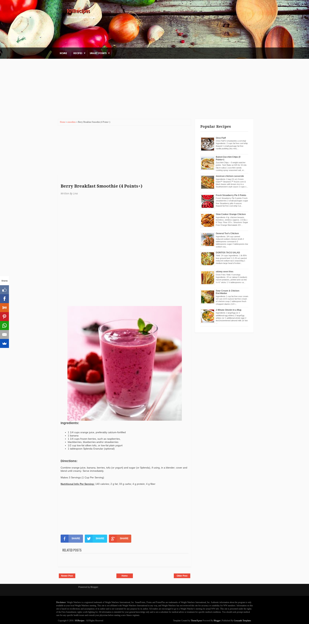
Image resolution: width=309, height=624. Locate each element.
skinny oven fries (224, 271)
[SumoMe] (4, 343)
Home (63, 53)
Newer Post (67, 576)
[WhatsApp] (4, 325)
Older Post (182, 576)
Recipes (77, 53)
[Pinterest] (4, 316)
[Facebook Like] (4, 289)
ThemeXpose (196, 620)
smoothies (71, 122)
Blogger (94, 587)
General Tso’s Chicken (227, 233)
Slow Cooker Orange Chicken (231, 214)
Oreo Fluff (221, 138)
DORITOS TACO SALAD (228, 252)
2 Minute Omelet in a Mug (228, 310)
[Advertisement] (154, 84)
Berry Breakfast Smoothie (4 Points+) (101, 186)
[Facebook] (4, 298)
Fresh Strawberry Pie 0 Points (231, 195)
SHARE (76, 538)
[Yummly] (4, 307)
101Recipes (78, 11)
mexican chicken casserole (230, 176)
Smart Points (98, 53)
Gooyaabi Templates (242, 620)
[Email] (4, 334)
